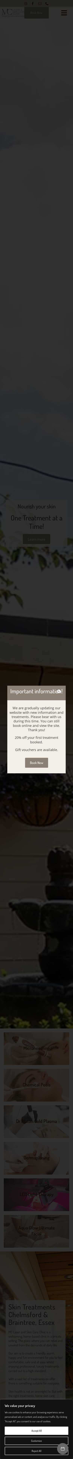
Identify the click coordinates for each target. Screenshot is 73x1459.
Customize (36, 1440)
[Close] (59, 691)
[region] (36, 1429)
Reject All (36, 1450)
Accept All (36, 1430)
